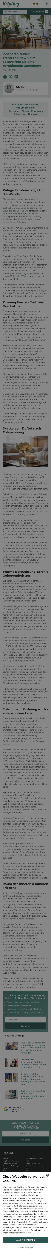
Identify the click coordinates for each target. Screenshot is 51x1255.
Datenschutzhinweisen (20, 1233)
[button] (25, 1248)
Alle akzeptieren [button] (25, 1240)
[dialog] (25, 1213)
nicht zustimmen (40, 1222)
